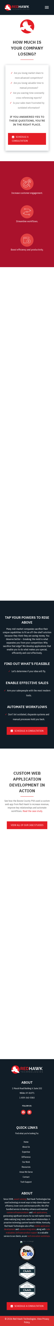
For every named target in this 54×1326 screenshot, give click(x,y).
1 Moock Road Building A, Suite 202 (27, 1088)
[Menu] (47, 7)
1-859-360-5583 (27, 1097)
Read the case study (32, 811)
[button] (27, 139)
